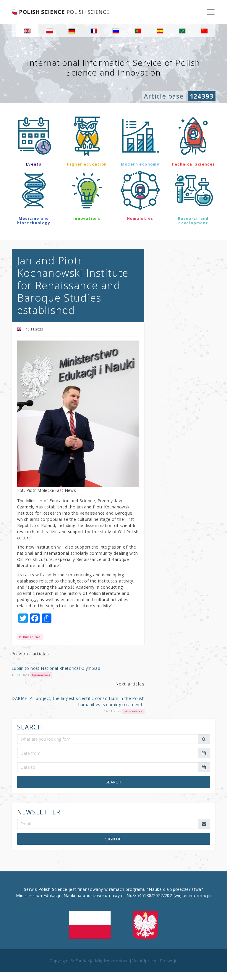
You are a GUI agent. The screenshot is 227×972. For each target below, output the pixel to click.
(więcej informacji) (192, 895)
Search (113, 782)
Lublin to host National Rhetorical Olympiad (56, 668)
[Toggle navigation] (210, 12)
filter (113, 240)
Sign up (113, 839)
